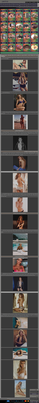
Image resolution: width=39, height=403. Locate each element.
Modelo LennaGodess (3, 18)
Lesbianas (36, 5)
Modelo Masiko (25, 50)
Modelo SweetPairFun (34, 50)
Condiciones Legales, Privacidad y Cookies (34, 400)
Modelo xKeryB (10, 50)
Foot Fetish (17, 5)
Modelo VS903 (33, 18)
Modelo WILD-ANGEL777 (11, 18)
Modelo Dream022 (3, 50)
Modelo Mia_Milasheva (19, 50)
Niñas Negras (32, 5)
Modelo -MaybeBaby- (19, 18)
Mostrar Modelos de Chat (19, 52)
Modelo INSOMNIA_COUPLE (27, 18)
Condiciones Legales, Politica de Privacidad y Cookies (19, 402)
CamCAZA (17, 7)
